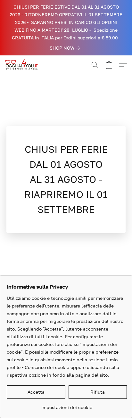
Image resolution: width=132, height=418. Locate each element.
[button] (23, 65)
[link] (66, 48)
